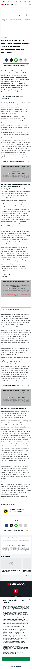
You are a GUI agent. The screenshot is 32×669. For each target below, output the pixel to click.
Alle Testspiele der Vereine (10, 309)
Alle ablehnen (16, 663)
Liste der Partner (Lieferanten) (10, 655)
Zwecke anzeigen (16, 666)
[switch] (8, 173)
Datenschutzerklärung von (15, 294)
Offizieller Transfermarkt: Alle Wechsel (11, 275)
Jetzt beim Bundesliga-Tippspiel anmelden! (12, 97)
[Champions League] (25, 1)
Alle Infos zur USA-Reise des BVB (13, 161)
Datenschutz (16, 641)
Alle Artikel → (27, 575)
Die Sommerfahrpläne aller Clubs (13, 385)
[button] (30, 5)
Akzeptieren (15, 658)
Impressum (22, 641)
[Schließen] (29, 599)
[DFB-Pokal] (21, 1)
